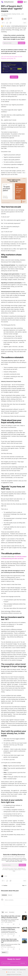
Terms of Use (20, 868)
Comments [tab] (4, 895)
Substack (8, 974)
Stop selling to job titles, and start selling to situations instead (10, 916)
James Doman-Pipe (8, 18)
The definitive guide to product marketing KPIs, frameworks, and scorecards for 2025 (9, 931)
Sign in (25, 2)
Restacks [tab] (10, 895)
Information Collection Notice (15, 869)
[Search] (25, 912)
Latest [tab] (6, 912)
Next (23, 885)
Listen (25, 19)
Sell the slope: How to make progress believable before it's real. (9, 940)
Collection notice (22, 969)
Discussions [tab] (11, 912)
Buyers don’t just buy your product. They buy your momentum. (10, 945)
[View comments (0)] (7, 22)
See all (4, 952)
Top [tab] (2, 912)
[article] (14, 920)
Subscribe (20, 2)
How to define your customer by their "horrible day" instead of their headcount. (10, 920)
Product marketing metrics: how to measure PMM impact (10, 928)
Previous (5, 885)
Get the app (19, 972)
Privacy (14, 969)
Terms (17, 969)
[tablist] (7, 895)
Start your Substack (11, 972)
